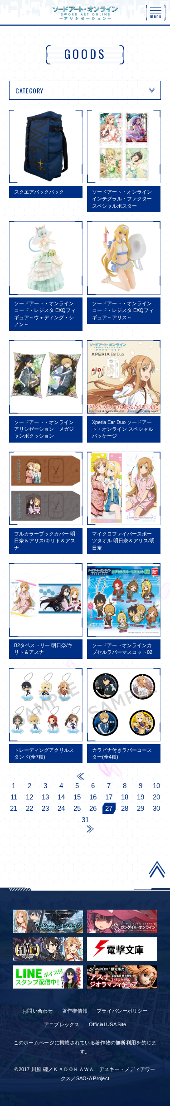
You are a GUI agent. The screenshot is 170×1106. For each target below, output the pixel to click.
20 (156, 797)
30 (156, 808)
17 (108, 797)
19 (140, 797)
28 (124, 808)
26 (93, 808)
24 (61, 808)
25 (77, 808)
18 (124, 797)
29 (140, 808)
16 (93, 797)
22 (29, 808)
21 (13, 808)
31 (85, 819)
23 (45, 808)
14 (61, 797)
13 (45, 797)
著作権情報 (74, 1010)
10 (156, 785)
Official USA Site (107, 1024)
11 (13, 797)
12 (29, 797)
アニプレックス (62, 1024)
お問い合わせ (37, 1010)
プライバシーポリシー (122, 1010)
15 (77, 797)
